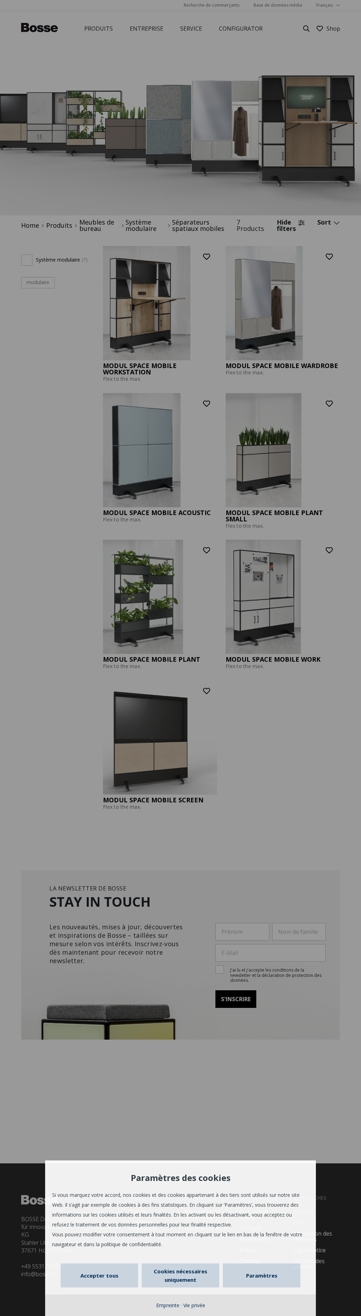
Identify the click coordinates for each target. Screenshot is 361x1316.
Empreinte (167, 1305)
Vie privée (194, 1305)
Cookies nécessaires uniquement (180, 1275)
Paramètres (261, 1275)
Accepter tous (99, 1275)
